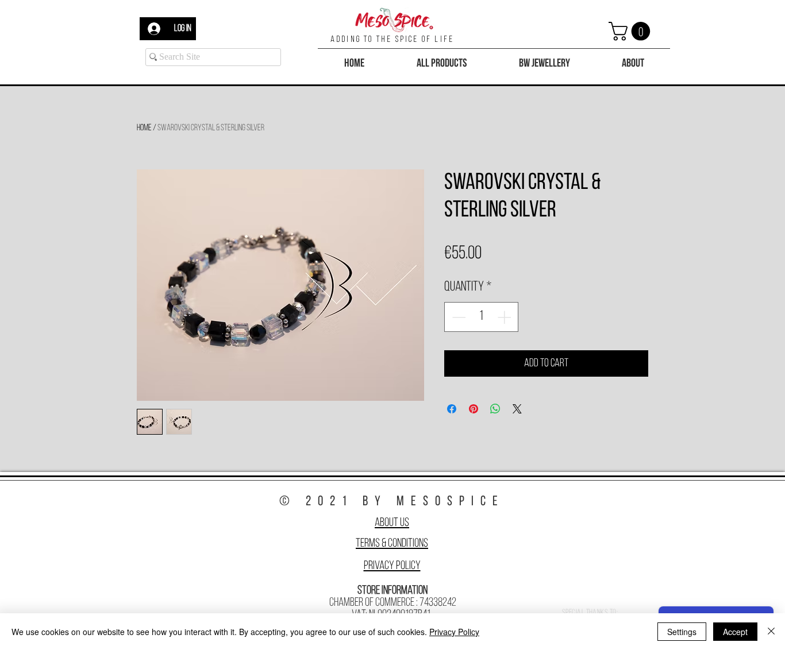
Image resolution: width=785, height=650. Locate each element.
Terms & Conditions (392, 543)
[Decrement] (457, 317)
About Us (392, 523)
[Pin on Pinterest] (473, 409)
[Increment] (505, 317)
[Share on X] (517, 409)
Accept (735, 631)
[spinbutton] (481, 317)
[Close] (771, 631)
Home (144, 128)
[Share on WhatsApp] (495, 409)
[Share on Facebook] (452, 409)
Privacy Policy (392, 566)
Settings (682, 631)
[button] (632, 31)
